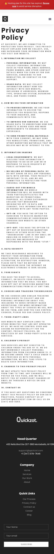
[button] (50, 19)
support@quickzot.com (31, 450)
